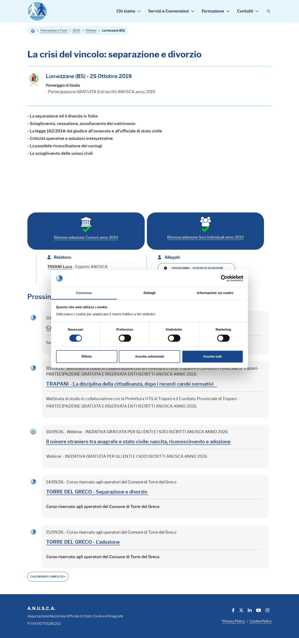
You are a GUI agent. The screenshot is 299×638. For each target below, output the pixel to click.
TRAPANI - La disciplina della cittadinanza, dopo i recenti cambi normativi (131, 384)
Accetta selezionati (149, 356)
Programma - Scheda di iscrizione (197, 268)
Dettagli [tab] (150, 293)
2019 (76, 30)
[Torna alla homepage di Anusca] (37, 11)
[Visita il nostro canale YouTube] (258, 610)
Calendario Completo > (48, 576)
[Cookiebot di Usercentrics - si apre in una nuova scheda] (224, 278)
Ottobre (91, 30)
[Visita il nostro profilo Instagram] (267, 610)
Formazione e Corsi (53, 30)
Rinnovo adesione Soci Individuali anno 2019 (205, 237)
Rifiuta (87, 356)
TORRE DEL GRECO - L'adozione (83, 542)
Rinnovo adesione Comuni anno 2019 (86, 237)
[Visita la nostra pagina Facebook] (233, 610)
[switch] (125, 338)
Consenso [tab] (84, 293)
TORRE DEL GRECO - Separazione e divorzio (97, 492)
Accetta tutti (212, 356)
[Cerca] (269, 11)
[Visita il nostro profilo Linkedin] (250, 610)
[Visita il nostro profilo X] (241, 610)
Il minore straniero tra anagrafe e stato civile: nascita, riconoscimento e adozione (138, 442)
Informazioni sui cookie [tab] (215, 293)
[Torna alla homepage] (33, 31)
